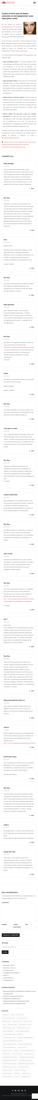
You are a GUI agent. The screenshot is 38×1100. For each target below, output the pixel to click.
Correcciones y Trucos (8, 968)
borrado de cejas (21, 1018)
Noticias (5, 975)
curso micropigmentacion (22, 1031)
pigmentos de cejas (7, 1076)
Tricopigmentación (7, 980)
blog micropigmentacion (9, 1018)
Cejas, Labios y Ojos (8, 965)
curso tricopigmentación (9, 1047)
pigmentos (17, 1073)
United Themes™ (31, 1095)
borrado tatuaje (17, 1021)
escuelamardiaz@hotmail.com (10, 138)
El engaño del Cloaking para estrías (11, 998)
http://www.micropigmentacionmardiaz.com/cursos (19, 347)
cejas (4, 1024)
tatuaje (17, 1076)
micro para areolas (17, 1053)
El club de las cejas (7, 970)
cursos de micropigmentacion (25, 1037)
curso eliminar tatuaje (23, 1027)
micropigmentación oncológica (26, 1063)
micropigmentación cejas (8, 147)
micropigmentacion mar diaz (10, 1060)
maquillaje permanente (13, 144)
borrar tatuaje (14, 142)
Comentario (5, 902)
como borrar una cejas (25, 1024)
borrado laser (6, 1021)
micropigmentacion (29, 1053)
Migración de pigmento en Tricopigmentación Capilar (16, 1001)
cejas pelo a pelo (23, 142)
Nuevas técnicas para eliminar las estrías (13, 996)
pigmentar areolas (7, 1073)
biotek (12, 1014)
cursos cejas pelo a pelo (9, 1037)
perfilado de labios (7, 1070)
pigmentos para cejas (20, 147)
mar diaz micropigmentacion (27, 1050)
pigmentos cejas (26, 1073)
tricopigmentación (25, 1076)
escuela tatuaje (7, 1050)
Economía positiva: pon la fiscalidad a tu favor (14, 1003)
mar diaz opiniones (24, 144)
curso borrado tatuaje (9, 1027)
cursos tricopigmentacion (25, 1044)
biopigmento (6, 1014)
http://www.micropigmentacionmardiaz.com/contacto (19, 743)
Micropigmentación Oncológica (11, 972)
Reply (32, 188)
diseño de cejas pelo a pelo (19, 51)
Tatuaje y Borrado (7, 977)
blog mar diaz (7, 142)
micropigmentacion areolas (10, 1057)
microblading (6, 1053)
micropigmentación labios (9, 1063)
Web (26, 924)
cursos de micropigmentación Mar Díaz (12, 1040)
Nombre (4, 924)
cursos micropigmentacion (9, 1044)
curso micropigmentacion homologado (13, 1034)
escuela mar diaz (22, 1047)
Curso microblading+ (8, 1031)
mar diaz (15, 1050)
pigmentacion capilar (20, 1070)
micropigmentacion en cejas (26, 1057)
